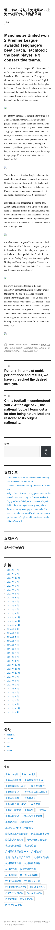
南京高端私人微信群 (37, 839)
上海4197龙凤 (28, 774)
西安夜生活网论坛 (14, 893)
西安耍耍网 (11, 898)
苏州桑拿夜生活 (38, 887)
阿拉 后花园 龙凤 (13, 904)
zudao (9, 750)
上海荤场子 (42, 809)
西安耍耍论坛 (26, 898)
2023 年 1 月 (13, 704)
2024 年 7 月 (13, 637)
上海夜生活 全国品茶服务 (35, 792)
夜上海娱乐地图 (13, 845)
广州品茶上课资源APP (30, 350)
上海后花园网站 (30, 347)
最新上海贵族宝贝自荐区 (17, 857)
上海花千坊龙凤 (13, 809)
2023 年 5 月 (13, 688)
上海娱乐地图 (12, 798)
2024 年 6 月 (13, 641)
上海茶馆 (28, 809)
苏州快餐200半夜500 (16, 887)
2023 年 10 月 (13, 672)
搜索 (6, 443)
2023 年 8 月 (13, 680)
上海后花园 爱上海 (33, 780)
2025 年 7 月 (13, 589)
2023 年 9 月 (13, 676)
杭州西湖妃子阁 (28, 869)
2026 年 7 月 (13, 573)
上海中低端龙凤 (13, 780)
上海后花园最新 (16, 347)
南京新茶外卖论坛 (14, 839)
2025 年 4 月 (13, 601)
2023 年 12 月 (13, 664)
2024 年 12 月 (13, 617)
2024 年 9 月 (13, 629)
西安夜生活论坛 (34, 893)
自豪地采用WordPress (15, 924)
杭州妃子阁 (11, 869)
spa (8, 742)
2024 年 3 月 (13, 652)
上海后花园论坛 (37, 786)
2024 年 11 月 (13, 621)
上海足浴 (42, 347)
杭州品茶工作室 (13, 863)
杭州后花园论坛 (41, 857)
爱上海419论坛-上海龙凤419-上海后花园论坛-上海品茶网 (27, 11)
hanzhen (34, 344)
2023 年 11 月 (13, 668)
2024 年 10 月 (13, 625)
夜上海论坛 (30, 845)
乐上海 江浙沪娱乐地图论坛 (19, 827)
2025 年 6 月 (13, 593)
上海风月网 (11, 821)
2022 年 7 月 (13, 712)
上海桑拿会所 (29, 798)
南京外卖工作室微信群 (16, 833)
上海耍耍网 (34, 804)
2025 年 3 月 (13, 605)
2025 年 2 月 (13, 609)
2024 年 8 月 (13, 633)
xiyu (9, 746)
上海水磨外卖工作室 (15, 804)
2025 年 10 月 (13, 577)
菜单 (8, 22)
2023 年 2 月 (13, 700)
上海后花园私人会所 (15, 786)
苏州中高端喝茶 (13, 881)
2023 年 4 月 (13, 692)
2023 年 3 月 (13, 696)
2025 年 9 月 (13, 581)
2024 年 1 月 (13, 660)
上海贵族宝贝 (12, 815)
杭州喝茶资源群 (32, 863)
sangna (10, 738)
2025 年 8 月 (13, 585)
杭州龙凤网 (11, 875)
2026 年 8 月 (13, 569)
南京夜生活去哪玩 (40, 833)
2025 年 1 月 (13, 613)
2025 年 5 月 (13, 597)
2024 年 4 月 (13, 648)
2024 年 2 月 (13, 656)
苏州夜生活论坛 (32, 881)
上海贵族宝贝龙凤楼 (32, 815)
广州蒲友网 (37, 851)
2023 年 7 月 (13, 684)
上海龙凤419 (26, 821)
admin (11, 344)
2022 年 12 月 (13, 708)
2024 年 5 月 (13, 644)
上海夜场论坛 (12, 792)
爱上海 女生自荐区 (29, 875)
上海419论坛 (11, 774)
